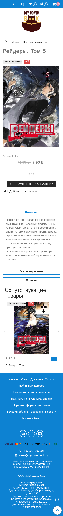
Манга (15, 42)
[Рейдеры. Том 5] (31, 106)
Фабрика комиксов (35, 42)
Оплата (49, 379)
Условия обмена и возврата (25, 412)
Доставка (36, 379)
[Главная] (5, 42)
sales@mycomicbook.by (33, 455)
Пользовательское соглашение (31, 392)
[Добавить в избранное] (31, 175)
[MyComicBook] (31, 21)
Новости (50, 412)
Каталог (14, 379)
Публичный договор (31, 386)
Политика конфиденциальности (31, 399)
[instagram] (31, 433)
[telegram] (39, 433)
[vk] (23, 433)
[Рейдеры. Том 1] (31, 328)
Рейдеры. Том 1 (16, 366)
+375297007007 (33, 451)
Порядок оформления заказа (31, 405)
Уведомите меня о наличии (31, 184)
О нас (24, 379)
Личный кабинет (31, 418)
